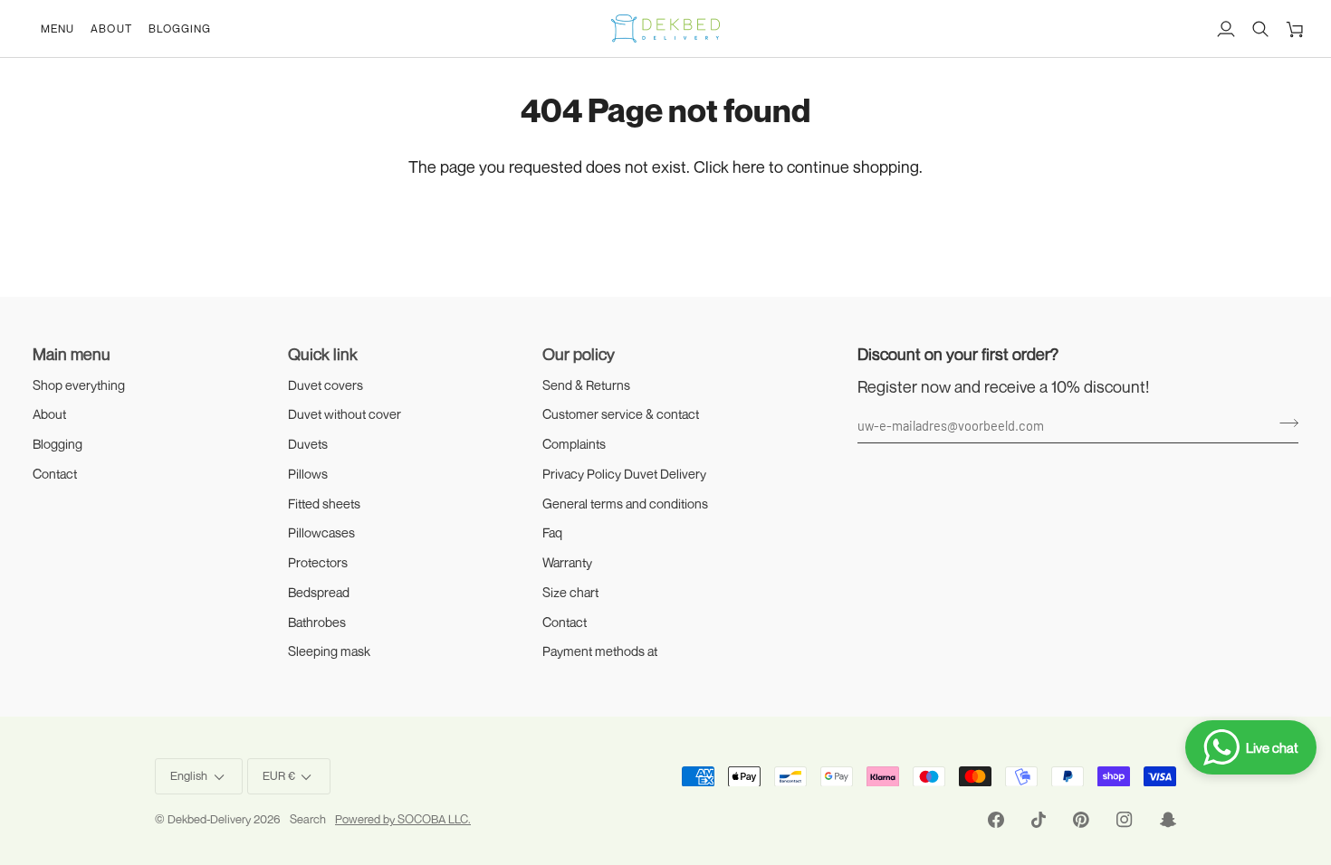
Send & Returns (586, 385)
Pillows (308, 473)
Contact (55, 473)
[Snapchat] (1168, 820)
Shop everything (79, 385)
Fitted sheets (324, 503)
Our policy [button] (578, 354)
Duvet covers (325, 385)
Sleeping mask (329, 651)
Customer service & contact (620, 414)
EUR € (279, 775)
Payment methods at (599, 651)
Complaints (574, 444)
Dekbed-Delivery (211, 819)
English (188, 775)
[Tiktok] (1038, 820)
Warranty (567, 562)
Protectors (318, 562)
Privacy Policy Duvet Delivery (624, 473)
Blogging (57, 444)
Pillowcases (321, 532)
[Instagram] (1124, 820)
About (49, 414)
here (749, 166)
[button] (57, 28)
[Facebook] (996, 820)
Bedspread (319, 592)
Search (308, 819)
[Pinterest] (1081, 820)
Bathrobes (317, 622)
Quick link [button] (323, 354)
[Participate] (1283, 422)
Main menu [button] (71, 354)
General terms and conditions (625, 503)
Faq (552, 532)
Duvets (308, 444)
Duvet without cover (344, 414)
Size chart (570, 592)
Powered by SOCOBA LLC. (403, 819)
